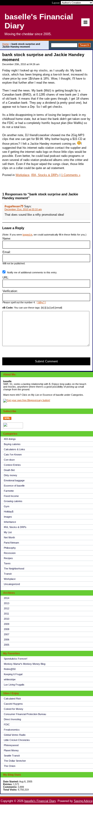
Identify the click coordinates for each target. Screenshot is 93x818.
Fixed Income (11, 496)
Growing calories (13, 501)
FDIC (7, 724)
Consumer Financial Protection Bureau (25, 714)
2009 (6, 624)
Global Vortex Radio (15, 734)
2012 (6, 608)
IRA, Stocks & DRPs (15, 527)
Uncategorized (12, 584)
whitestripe (10, 679)
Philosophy (10, 547)
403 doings (10, 439)
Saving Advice (83, 801)
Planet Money (11, 750)
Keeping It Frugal (13, 674)
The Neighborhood (14, 568)
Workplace (10, 579)
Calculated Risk (12, 698)
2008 (6, 629)
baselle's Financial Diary (40, 801)
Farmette (9, 490)
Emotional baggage (14, 480)
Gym (6, 506)
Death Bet (9, 470)
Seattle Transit (12, 755)
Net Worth (9, 537)
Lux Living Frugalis (14, 684)
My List (8, 532)
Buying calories (12, 444)
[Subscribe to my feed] (7, 419)
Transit (8, 573)
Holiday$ (8, 511)
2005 (6, 644)
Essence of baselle (14, 485)
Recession (10, 553)
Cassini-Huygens (13, 703)
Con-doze (9, 459)
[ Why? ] (41, 302)
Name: (6, 238)
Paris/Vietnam (11, 542)
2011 (6, 613)
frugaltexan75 (14, 206)
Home (5, 44)
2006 (6, 639)
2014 (6, 598)
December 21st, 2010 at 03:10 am (23, 209)
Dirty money (10, 475)
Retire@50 (10, 669)
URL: (5, 277)
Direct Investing (12, 719)
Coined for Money (13, 709)
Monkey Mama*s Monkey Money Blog (24, 664)
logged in (27, 234)
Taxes (7, 563)
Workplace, (23, 175)
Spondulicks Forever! (15, 658)
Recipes (8, 558)
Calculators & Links (14, 449)
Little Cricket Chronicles (17, 740)
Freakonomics (12, 729)
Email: (6, 252)
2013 (6, 603)
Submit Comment (46, 361)
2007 (6, 634)
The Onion (9, 766)
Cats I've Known (13, 454)
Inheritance (10, 522)
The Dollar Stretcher (15, 760)
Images (8, 516)
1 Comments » (70, 175)
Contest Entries (12, 465)
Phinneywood (11, 745)
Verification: (10, 291)
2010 (6, 618)
